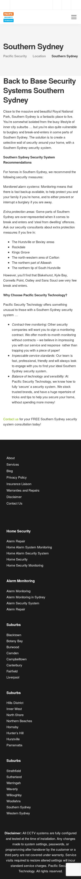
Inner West (14, 708)
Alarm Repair (15, 541)
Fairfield (11, 671)
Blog (9, 470)
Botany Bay (14, 641)
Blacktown (13, 634)
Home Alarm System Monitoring (29, 547)
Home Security (17, 559)
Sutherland (14, 776)
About (10, 457)
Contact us (11, 419)
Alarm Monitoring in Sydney (25, 597)
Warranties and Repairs (23, 490)
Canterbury (14, 665)
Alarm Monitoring (18, 591)
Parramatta (14, 745)
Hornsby (12, 727)
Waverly (12, 789)
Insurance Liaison (18, 483)
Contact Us (14, 503)
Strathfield (13, 770)
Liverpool (12, 677)
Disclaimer (14, 496)
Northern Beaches (19, 720)
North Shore (15, 714)
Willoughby (14, 795)
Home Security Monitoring (24, 565)
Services (12, 464)
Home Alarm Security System (27, 553)
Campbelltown (16, 659)
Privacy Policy (16, 477)
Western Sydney (18, 813)
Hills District (14, 702)
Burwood (12, 647)
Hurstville (13, 739)
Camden (12, 653)
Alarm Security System (22, 603)
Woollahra (13, 801)
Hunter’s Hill (15, 733)
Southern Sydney (18, 807)
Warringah (13, 782)
